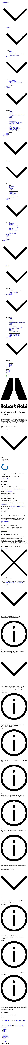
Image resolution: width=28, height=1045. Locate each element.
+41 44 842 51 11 (8, 489)
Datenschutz (6, 1037)
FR (5, 1041)
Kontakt (5, 1033)
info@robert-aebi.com (20, 489)
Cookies (5, 1038)
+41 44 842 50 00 (8, 503)
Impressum (20, 582)
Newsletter (5, 1035)
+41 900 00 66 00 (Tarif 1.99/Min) (17, 506)
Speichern (11, 1009)
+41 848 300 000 (8, 491)
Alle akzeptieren (4, 1009)
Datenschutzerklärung (9, 582)
